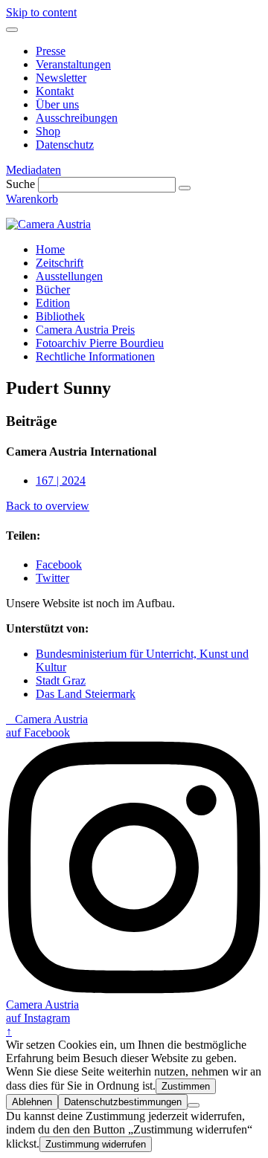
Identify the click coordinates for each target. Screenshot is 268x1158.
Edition (53, 303)
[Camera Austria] (48, 224)
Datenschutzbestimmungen (123, 1101)
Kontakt (55, 91)
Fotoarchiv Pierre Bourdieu (100, 343)
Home (50, 249)
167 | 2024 (61, 480)
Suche (20, 184)
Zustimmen (186, 1086)
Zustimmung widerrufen (95, 1144)
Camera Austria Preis (85, 329)
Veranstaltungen (73, 64)
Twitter (52, 578)
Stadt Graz (61, 680)
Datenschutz (65, 144)
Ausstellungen (69, 276)
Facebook (59, 564)
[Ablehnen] (194, 1105)
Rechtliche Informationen (95, 356)
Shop (48, 131)
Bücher (53, 289)
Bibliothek (60, 316)
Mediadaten (33, 170)
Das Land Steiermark (85, 694)
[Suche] (185, 188)
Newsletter (61, 77)
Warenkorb (32, 199)
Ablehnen (32, 1101)
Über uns (57, 104)
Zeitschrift (59, 262)
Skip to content (41, 12)
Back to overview (47, 505)
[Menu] (12, 30)
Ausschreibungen (77, 117)
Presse (51, 51)
